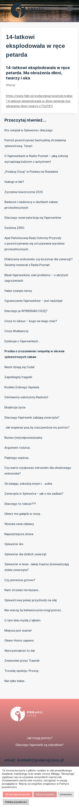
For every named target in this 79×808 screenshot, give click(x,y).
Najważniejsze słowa (18, 534)
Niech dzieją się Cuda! (19, 367)
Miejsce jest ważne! (18, 630)
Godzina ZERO (14, 228)
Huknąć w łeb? (14, 182)
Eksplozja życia (14, 407)
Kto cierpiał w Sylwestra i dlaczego (28, 130)
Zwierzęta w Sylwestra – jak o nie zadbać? (33, 493)
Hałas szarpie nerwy (18, 291)
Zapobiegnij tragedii (18, 377)
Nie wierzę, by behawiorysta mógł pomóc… (33, 610)
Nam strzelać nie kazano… (22, 590)
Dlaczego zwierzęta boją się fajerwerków (32, 217)
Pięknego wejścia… (17, 458)
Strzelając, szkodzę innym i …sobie (28, 483)
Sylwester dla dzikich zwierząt (25, 554)
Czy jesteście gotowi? (19, 580)
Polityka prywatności (16, 802)
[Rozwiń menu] (70, 11)
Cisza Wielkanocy (16, 331)
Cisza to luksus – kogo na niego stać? (30, 321)
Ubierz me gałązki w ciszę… (23, 514)
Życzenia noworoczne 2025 (23, 192)
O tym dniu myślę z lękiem (22, 620)
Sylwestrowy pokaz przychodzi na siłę (30, 600)
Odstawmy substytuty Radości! (26, 397)
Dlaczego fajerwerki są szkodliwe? (39, 745)
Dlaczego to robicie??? (20, 504)
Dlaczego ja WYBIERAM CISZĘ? (25, 311)
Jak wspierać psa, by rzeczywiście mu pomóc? (36, 427)
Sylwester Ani (13, 544)
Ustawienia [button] (66, 794)
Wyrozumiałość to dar (19, 650)
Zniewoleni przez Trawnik (22, 660)
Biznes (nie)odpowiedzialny (23, 437)
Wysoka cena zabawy (19, 524)
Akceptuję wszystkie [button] (17, 794)
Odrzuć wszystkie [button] (45, 794)
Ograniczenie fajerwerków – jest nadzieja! (33, 301)
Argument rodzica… (18, 447)
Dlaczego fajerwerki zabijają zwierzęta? (31, 417)
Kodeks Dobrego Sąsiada (21, 387)
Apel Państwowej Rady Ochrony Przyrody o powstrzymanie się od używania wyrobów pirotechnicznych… (34, 243)
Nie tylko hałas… (15, 681)
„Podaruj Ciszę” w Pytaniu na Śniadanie (31, 171)
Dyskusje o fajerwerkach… (22, 341)
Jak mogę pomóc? (39, 738)
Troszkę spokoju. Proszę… (22, 671)
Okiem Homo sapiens (19, 640)
